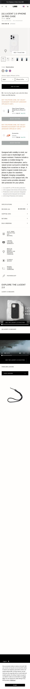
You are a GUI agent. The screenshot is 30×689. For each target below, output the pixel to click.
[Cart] (27, 6)
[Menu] (2, 6)
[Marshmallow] (3, 71)
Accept (15, 685)
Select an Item (15, 119)
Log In (5, 661)
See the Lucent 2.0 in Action (15, 322)
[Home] (15, 6)
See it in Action (19, 52)
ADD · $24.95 (24, 4)
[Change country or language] (24, 6)
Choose (14, 135)
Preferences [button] (12, 680)
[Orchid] (10, 71)
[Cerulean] (6, 71)
